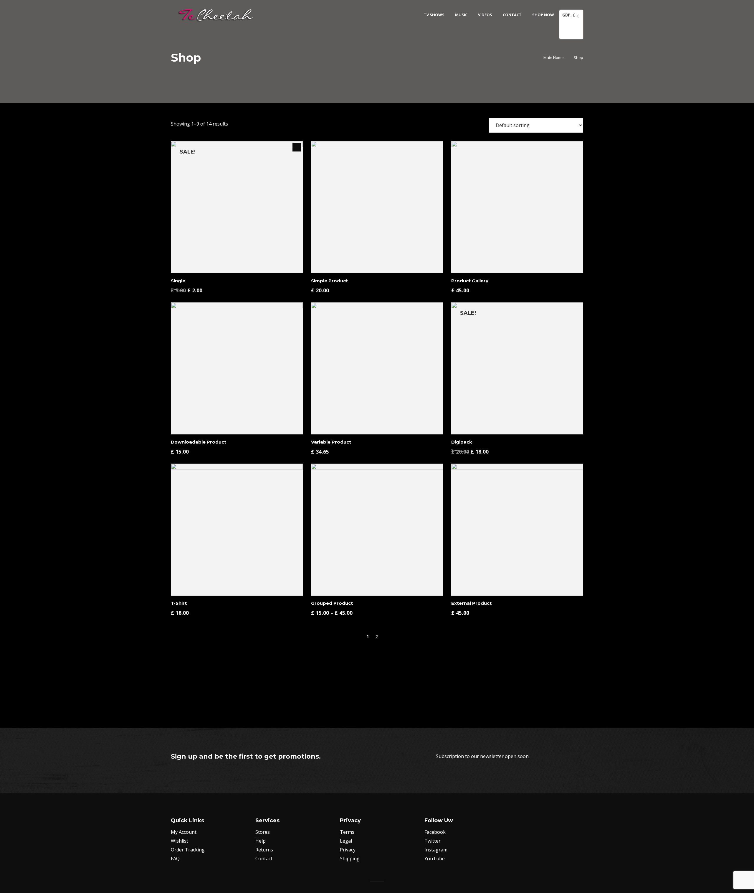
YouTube (434, 858)
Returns (264, 849)
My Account (183, 832)
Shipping (350, 858)
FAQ (175, 858)
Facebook (435, 832)
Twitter (432, 841)
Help (260, 841)
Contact (263, 858)
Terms (347, 832)
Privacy (347, 849)
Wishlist (179, 841)
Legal (346, 841)
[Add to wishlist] (285, 286)
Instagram (435, 849)
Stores (262, 832)
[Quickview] (275, 286)
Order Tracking (188, 849)
